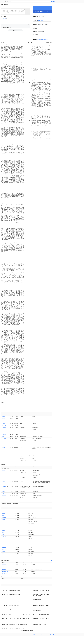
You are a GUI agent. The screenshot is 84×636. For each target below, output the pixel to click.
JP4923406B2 (3, 530)
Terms (45, 634)
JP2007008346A (4, 555)
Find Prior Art (43, 11)
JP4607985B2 (4, 472)
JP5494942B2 (3, 515)
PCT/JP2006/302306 (4, 573)
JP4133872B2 (3, 458)
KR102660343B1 (4, 497)
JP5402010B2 (3, 534)
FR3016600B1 (4, 481)
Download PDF (37, 11)
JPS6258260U (4, 418)
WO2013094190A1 (4, 517)
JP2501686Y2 (3, 436)
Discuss (46, 39)
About (31, 634)
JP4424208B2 (4, 460)
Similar (47, 11)
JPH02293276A (4, 427)
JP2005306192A (4, 528)
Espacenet (38, 39)
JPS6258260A (3, 416)
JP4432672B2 (3, 551)
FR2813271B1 (4, 447)
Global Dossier (43, 39)
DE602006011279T (4, 569)
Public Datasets (41, 634)
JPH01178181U (4, 425)
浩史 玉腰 (40, 15)
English (39, 13)
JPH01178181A (4, 423)
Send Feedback (35, 634)
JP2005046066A (4, 564)
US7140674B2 (4, 455)
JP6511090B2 (4, 493)
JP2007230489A (4, 549)
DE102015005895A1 (4, 486)
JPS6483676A (3, 420)
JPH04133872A (4, 438)
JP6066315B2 (4, 477)
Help (53, 634)
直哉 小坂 (37, 15)
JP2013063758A (4, 521)
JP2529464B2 (3, 440)
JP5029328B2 (4, 470)
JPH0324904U (4, 434)
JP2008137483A (4, 538)
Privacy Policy (49, 634)
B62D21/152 (4, 18)
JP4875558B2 (3, 513)
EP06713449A (3, 566)
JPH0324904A (4, 429)
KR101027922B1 (4, 545)
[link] (7, 18)
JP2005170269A (4, 547)
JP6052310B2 (3, 553)
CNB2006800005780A (5, 571)
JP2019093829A (4, 495)
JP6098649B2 (3, 532)
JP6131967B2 (3, 519)
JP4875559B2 (3, 511)
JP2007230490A (4, 536)
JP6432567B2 (4, 491)
